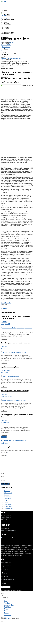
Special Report (8, 34)
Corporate (7, 491)
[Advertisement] (17, 139)
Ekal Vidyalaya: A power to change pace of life (15, 78)
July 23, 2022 (4, 348)
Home (5, 10)
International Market (9, 19)
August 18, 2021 (5, 422)
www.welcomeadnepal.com (8, 530)
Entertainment (8, 493)
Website (3, 480)
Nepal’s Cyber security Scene (10, 82)
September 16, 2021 (6, 396)
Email (2, 477)
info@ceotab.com (6, 518)
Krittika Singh (6, 370)
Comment (4, 456)
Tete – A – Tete (8, 509)
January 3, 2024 (5, 324)
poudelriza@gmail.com (7, 580)
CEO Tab (4, 322)
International (7, 497)
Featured (6, 495)
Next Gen (6, 54)
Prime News (7, 15)
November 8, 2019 (6, 45)
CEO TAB (11, 43)
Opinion (6, 49)
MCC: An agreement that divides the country (15, 391)
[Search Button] (15, 53)
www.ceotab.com (5, 546)
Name (2, 473)
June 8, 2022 (4, 372)
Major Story (7, 499)
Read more (4, 339)
